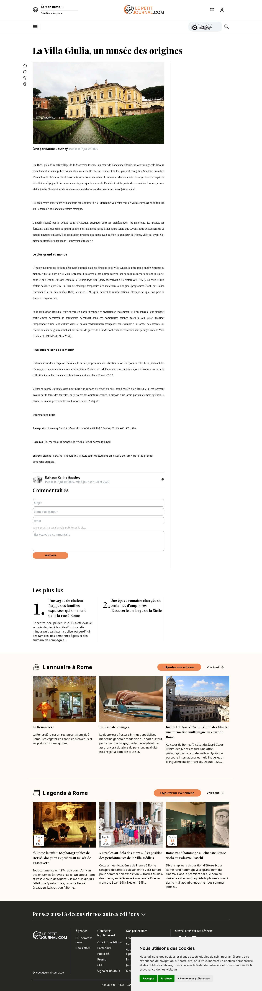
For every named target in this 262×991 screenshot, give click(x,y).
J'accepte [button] (148, 978)
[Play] (217, 26)
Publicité (103, 954)
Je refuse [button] (166, 978)
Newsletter (82, 948)
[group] (217, 26)
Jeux (129, 965)
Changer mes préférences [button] (194, 978)
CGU (100, 965)
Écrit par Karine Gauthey (50, 149)
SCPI (129, 944)
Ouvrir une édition (109, 942)
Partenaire (104, 948)
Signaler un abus (108, 971)
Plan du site (109, 985)
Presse (101, 959)
